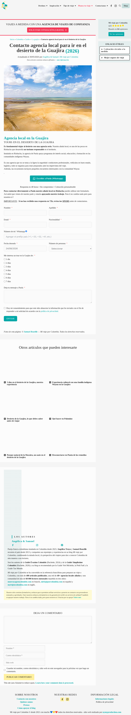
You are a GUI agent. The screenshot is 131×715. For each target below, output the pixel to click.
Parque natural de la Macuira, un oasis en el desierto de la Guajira (26, 456)
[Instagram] (67, 699)
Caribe (27, 39)
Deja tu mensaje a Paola (13, 288)
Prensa (26, 705)
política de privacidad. (50, 311)
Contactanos (100, 6)
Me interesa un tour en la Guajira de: (18, 255)
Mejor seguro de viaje (114, 58)
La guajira (35, 39)
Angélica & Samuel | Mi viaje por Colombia (60, 57)
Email (6, 220)
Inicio (12, 39)
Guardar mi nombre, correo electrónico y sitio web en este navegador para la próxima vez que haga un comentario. (48, 669)
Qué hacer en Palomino (62, 419)
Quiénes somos (26, 702)
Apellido (52, 208)
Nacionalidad (54, 220)
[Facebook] (62, 699)
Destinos (41, 6)
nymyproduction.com (112, 712)
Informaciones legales (104, 699)
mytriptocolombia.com (17, 585)
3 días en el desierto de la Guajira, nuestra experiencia (25, 383)
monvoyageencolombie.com (19, 582)
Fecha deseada (10, 243)
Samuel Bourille (30, 332)
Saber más (77, 597)
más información (63, 60)
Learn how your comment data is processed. (54, 683)
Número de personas (57, 243)
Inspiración (54, 6)
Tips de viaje (68, 6)
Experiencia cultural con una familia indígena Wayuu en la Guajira (72, 383)
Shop (126, 6)
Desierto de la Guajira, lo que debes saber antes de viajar (25, 420)
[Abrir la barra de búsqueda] (120, 5)
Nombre (7, 208)
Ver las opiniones (116, 34)
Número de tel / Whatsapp (14, 231)
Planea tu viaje (84, 6)
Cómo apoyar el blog (26, 708)
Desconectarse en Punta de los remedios (69, 455)
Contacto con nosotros (26, 699)
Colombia (19, 39)
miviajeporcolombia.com (51, 582)
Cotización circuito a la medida (113, 50)
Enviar (10, 319)
